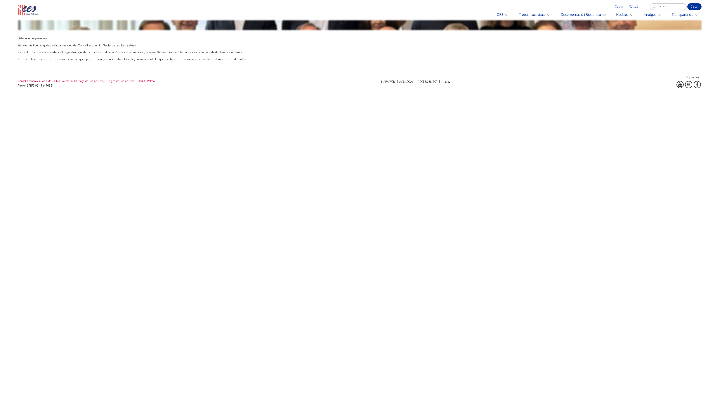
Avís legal (406, 82)
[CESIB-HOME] (29, 9)
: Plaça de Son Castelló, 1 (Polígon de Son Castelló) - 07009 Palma (116, 81)
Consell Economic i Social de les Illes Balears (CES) (47, 81)
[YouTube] (680, 84)
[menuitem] (503, 14)
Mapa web (388, 82)
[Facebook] (697, 84)
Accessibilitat (427, 82)
